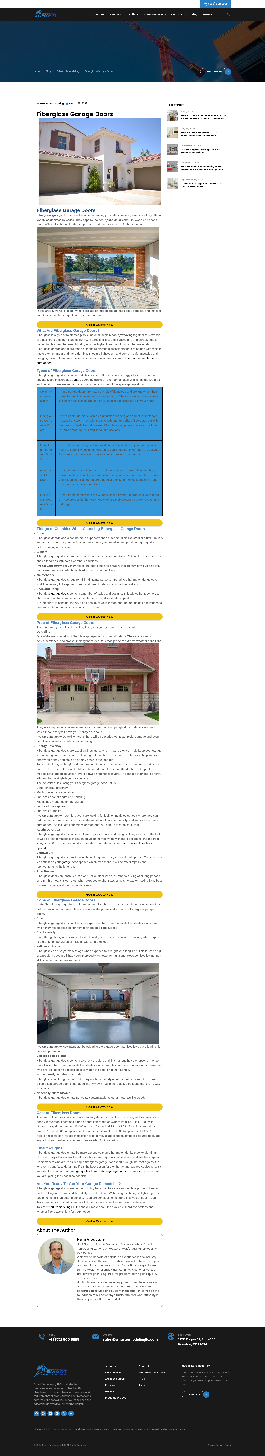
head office (185, 1334)
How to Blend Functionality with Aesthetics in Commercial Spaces (202, 168)
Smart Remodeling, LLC (47, 1384)
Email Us (107, 1334)
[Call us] (42, 1336)
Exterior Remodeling (52, 103)
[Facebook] (36, 1413)
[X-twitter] (64, 1413)
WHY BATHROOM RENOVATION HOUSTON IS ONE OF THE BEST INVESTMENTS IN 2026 (199, 135)
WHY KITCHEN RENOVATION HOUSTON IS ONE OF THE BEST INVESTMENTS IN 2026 (203, 118)
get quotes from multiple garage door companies (108, 1171)
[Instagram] (43, 1413)
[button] (220, 14)
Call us (53, 1334)
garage (76, 379)
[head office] (171, 1336)
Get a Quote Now (99, 325)
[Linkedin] (50, 1413)
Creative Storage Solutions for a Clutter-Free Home (201, 185)
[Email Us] (95, 1336)
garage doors (60, 593)
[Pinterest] (57, 1413)
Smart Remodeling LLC (61, 1207)
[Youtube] (71, 1413)
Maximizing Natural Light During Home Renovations (200, 151)
